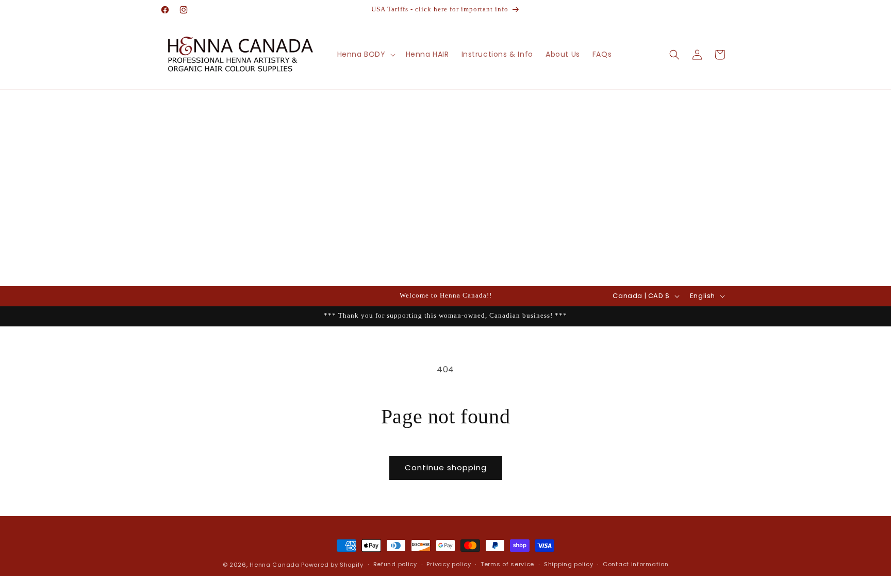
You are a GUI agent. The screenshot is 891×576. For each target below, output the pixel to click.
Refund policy (395, 564)
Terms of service (507, 564)
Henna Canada (274, 565)
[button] (365, 54)
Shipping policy (568, 564)
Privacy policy (448, 564)
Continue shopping (446, 467)
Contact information (635, 564)
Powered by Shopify (332, 565)
